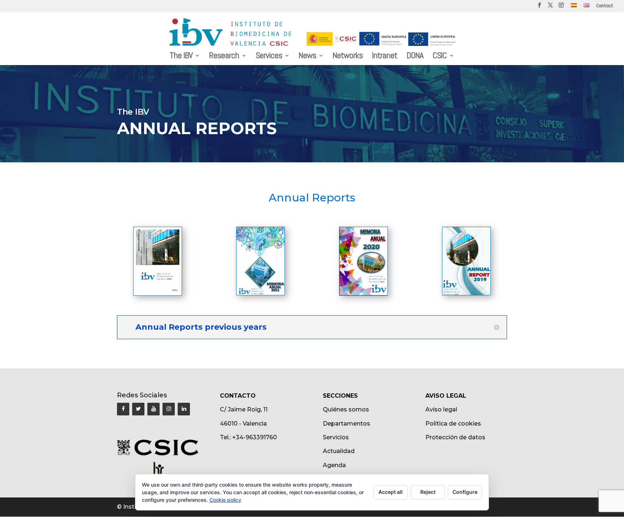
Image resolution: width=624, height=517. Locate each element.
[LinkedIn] (184, 409)
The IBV (181, 57)
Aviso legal (441, 409)
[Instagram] (168, 409)
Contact (604, 6)
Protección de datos (455, 437)
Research (224, 57)
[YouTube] (153, 409)
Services (269, 57)
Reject (428, 492)
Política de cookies (453, 423)
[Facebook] (123, 409)
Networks (348, 57)
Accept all (390, 492)
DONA (415, 57)
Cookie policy (225, 500)
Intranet (384, 57)
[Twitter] (138, 409)
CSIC (440, 57)
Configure (464, 492)
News (307, 57)
